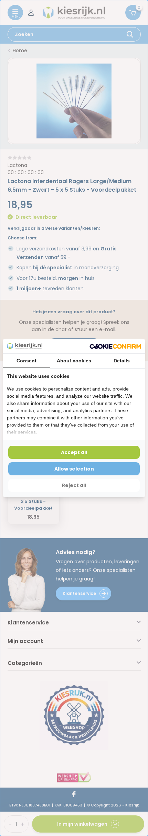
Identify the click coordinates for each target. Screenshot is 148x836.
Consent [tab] (26, 360)
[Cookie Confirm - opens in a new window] (115, 346)
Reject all (74, 485)
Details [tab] (122, 360)
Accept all (74, 452)
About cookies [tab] (74, 360)
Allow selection (74, 468)
